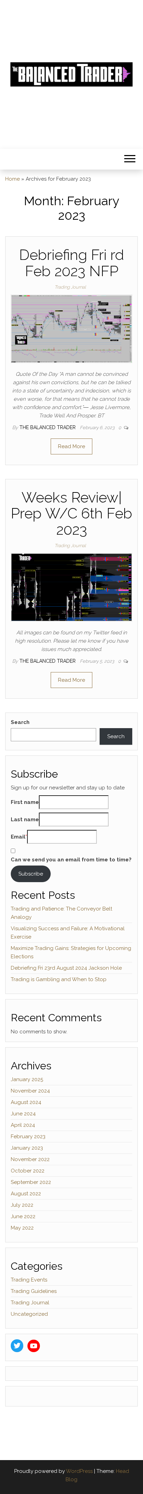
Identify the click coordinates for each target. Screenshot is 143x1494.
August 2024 (26, 1102)
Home (12, 179)
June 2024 (23, 1114)
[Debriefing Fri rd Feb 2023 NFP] (71, 328)
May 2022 (22, 1228)
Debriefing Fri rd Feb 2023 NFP (71, 262)
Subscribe (30, 874)
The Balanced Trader (48, 427)
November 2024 (30, 1091)
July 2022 (22, 1205)
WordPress (79, 1471)
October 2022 (27, 1171)
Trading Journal (70, 287)
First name (25, 802)
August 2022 (26, 1193)
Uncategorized (29, 1314)
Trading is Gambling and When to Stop (59, 979)
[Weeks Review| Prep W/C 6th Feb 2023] (71, 587)
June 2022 (23, 1216)
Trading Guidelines (34, 1291)
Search (20, 722)
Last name (25, 819)
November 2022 (30, 1159)
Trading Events (29, 1280)
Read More (71, 446)
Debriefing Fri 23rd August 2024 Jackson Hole (66, 968)
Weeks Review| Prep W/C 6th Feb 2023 (71, 513)
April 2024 (23, 1125)
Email (18, 837)
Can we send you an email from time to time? (71, 860)
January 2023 (27, 1148)
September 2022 (31, 1182)
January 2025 (27, 1079)
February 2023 (28, 1136)
